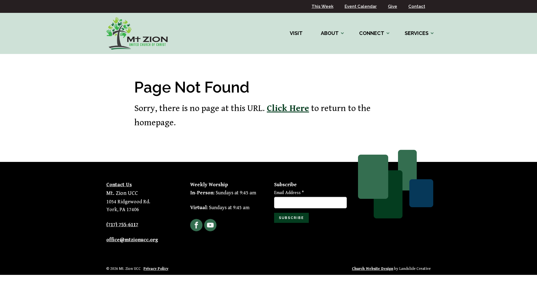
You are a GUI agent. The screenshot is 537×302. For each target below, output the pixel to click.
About (330, 33)
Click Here (288, 108)
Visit (296, 33)
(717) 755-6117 (122, 225)
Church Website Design (372, 268)
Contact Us (119, 185)
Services (416, 33)
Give (392, 6)
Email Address (289, 192)
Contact (416, 6)
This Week (322, 6)
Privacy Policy (155, 269)
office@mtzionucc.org (132, 240)
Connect (371, 33)
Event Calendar (361, 6)
